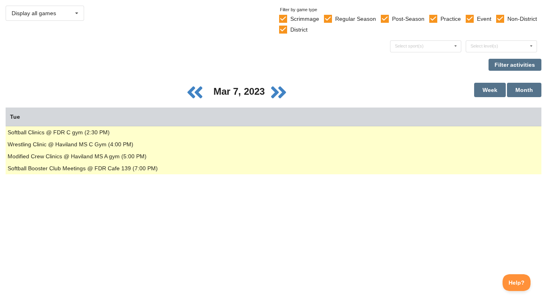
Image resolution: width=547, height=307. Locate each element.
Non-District (522, 19)
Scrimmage (304, 19)
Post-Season (408, 19)
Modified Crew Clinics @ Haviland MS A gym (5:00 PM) (77, 156)
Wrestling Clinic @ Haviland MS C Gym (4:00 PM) (70, 144)
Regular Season (355, 19)
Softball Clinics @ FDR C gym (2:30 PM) (59, 132)
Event (484, 19)
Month (524, 90)
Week (490, 90)
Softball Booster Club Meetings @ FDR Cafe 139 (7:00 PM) (83, 168)
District (299, 29)
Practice (450, 19)
